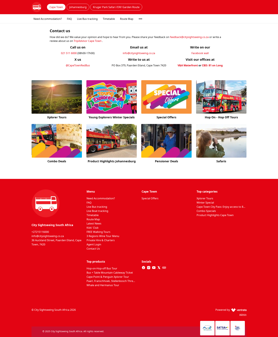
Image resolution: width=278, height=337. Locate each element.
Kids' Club (92, 227)
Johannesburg (78, 7)
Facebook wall (200, 53)
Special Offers (150, 198)
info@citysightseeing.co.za (139, 53)
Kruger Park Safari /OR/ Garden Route (116, 7)
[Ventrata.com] (238, 310)
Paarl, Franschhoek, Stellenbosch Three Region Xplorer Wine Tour (111, 281)
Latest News (94, 223)
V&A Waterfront (188, 65)
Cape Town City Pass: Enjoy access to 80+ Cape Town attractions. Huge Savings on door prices (221, 207)
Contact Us (93, 248)
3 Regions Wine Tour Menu (103, 236)
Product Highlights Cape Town (215, 215)
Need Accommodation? (47, 19)
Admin (242, 314)
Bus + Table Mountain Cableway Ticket (110, 272)
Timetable (109, 19)
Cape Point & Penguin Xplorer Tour (108, 277)
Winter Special (205, 202)
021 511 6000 (69, 53)
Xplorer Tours (205, 198)
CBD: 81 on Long (212, 65)
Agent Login (94, 244)
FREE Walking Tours (98, 232)
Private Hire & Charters (101, 240)
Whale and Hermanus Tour (103, 285)
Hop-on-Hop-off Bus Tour (102, 268)
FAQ (69, 19)
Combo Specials (206, 211)
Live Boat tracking (97, 211)
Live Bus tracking (87, 19)
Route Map (126, 19)
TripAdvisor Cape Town (88, 41)
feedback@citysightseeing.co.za (189, 37)
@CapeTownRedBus (78, 65)
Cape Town (56, 7)
